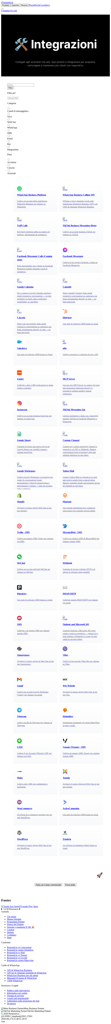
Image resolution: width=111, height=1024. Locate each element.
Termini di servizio (15, 995)
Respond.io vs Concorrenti (19, 947)
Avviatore (11, 162)
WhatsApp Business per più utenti (22, 975)
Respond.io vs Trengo (17, 955)
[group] (55, 909)
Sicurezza (11, 1003)
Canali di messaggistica (17, 111)
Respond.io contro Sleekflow (20, 950)
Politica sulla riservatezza (18, 990)
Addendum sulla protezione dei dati (23, 1001)
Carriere (10, 929)
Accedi (13, 10)
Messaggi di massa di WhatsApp (22, 978)
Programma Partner (16, 922)
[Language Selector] (2, 8)
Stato (9, 937)
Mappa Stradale (14, 919)
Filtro (10, 88)
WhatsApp (12, 127)
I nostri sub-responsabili (18, 998)
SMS (9, 133)
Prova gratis (70, 885)
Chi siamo (11, 916)
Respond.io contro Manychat (20, 960)
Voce (9, 116)
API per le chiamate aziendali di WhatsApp (26, 973)
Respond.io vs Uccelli (17, 958)
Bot (9, 144)
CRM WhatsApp (15, 980)
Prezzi (31, 5)
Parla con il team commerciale (48, 885)
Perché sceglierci (42, 5)
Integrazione (12, 149)
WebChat (11, 122)
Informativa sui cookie (17, 993)
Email (10, 138)
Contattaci (5, 10)
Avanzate (11, 173)
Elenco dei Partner (15, 924)
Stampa (10, 932)
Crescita (11, 168)
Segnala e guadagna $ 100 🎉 (20, 927)
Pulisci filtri (13, 98)
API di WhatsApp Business (19, 970)
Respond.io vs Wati (16, 952)
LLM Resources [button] (12, 909)
